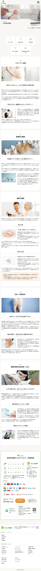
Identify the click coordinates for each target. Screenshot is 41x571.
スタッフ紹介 (4, 561)
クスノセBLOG (17, 559)
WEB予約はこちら (20, 501)
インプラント (17, 546)
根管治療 (30, 550)
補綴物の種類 (20, 42)
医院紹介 (3, 535)
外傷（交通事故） (15, 51)
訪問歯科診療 (4, 559)
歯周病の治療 (4, 552)
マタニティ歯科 (10, 42)
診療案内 (3, 538)
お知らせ (16, 558)
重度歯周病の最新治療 (19, 552)
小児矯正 (3, 548)
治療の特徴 (4, 536)
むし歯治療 (4, 550)
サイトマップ (17, 561)
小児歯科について (5, 546)
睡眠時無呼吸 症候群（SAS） (25, 52)
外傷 (29, 553)
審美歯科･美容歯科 (31, 548)
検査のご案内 (4, 558)
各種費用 (3, 540)
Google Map (29, 465)
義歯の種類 (31, 42)
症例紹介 (3, 563)
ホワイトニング (18, 548)
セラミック (4, 553)
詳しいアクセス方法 (32, 501)
